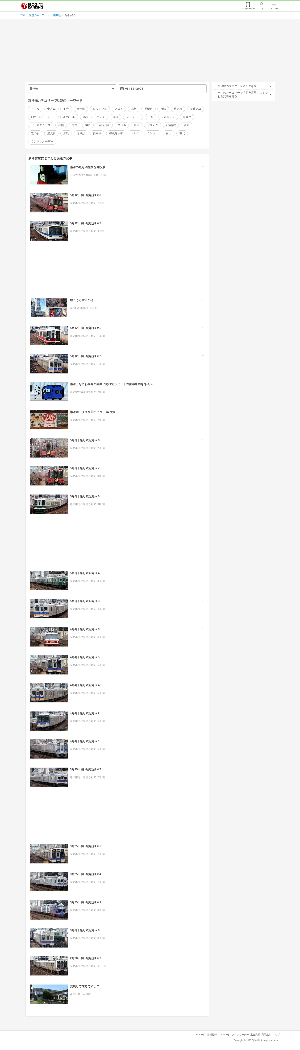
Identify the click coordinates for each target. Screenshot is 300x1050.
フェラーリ (133, 117)
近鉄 (115, 117)
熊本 (74, 125)
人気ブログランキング (32, 6)
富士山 (81, 108)
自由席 (97, 133)
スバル (122, 125)
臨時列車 (104, 125)
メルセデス (168, 117)
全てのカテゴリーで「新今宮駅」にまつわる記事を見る (243, 94)
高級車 (187, 117)
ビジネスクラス (41, 125)
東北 (182, 133)
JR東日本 (69, 117)
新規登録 (212, 1034)
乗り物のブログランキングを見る (238, 86)
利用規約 (266, 1034)
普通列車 (195, 108)
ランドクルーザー (42, 141)
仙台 (66, 108)
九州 (133, 108)
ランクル (152, 133)
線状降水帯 (116, 133)
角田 (136, 125)
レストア (50, 117)
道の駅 (35, 133)
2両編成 (171, 125)
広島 (66, 133)
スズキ (119, 108)
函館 (61, 125)
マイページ (224, 1034)
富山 (169, 133)
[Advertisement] (150, 51)
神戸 (88, 125)
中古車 (51, 108)
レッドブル (100, 108)
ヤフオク (152, 125)
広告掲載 (255, 1034)
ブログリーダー (240, 1034)
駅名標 (178, 108)
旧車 (34, 117)
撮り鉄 (81, 133)
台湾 (163, 108)
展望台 (148, 108)
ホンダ (101, 117)
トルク (135, 133)
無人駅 (51, 133)
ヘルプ (276, 1034)
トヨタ (35, 108)
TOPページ (199, 1034)
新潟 (186, 125)
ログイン (261, 8)
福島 (86, 117)
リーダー (248, 8)
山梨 (150, 117)
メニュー (274, 8)
